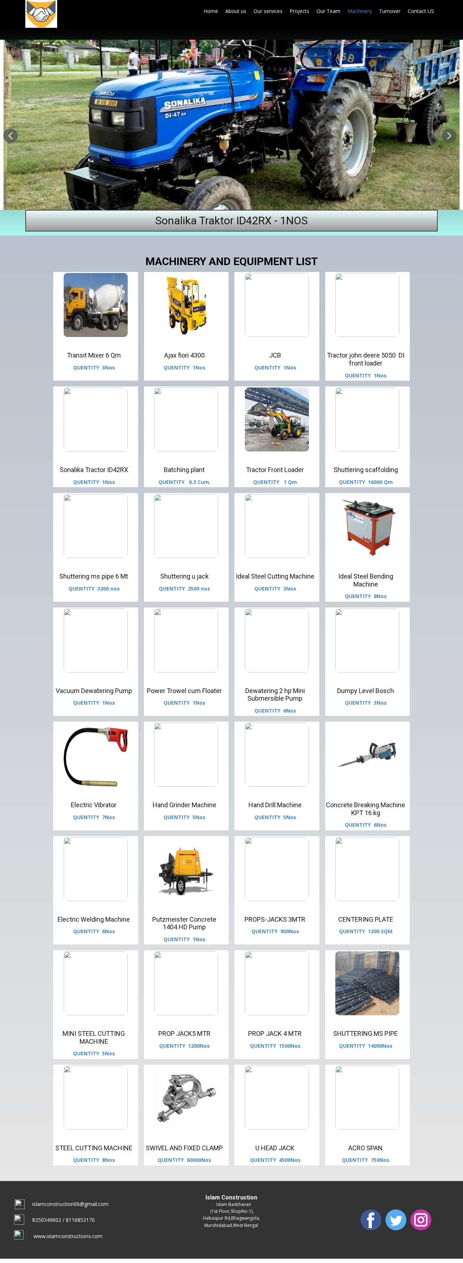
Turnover (389, 11)
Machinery (360, 11)
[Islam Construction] (41, 14)
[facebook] (371, 1219)
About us (235, 11)
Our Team (328, 11)
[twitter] (396, 1219)
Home (211, 11)
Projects (299, 11)
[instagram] (421, 1219)
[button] (10, 136)
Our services (268, 11)
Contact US (421, 11)
